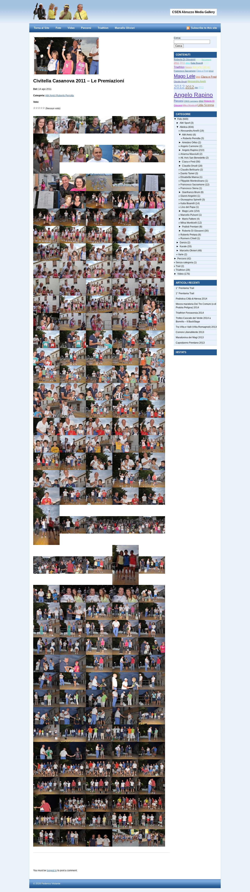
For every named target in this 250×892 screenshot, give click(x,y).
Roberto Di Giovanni (185, 59)
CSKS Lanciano (191, 101)
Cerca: (177, 38)
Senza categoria (184, 262)
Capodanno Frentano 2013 (190, 342)
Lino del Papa (187, 207)
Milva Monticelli (190, 105)
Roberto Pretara (188, 234)
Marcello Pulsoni (189, 215)
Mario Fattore (189, 218)
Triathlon (103, 27)
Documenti (206, 60)
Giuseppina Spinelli (190, 199)
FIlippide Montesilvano (192, 180)
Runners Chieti (188, 238)
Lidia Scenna (205, 105)
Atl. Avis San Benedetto (192, 157)
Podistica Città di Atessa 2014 (191, 298)
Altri (196, 88)
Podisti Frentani (190, 226)
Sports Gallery (68, 10)
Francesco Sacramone (185, 71)
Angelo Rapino (193, 95)
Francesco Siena (189, 188)
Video (71, 27)
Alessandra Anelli (196, 81)
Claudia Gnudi (180, 81)
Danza (183, 242)
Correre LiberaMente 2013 (190, 332)
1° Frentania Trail (185, 288)
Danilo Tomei (187, 173)
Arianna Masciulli (189, 154)
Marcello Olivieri (125, 27)
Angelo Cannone (189, 146)
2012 (206, 63)
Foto (58, 27)
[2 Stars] (37, 108)
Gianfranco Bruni (191, 192)
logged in (52, 870)
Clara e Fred (202, 71)
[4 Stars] (41, 108)
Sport (198, 60)
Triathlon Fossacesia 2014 (190, 312)
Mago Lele (184, 76)
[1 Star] (34, 108)
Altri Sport (185, 123)
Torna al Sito (41, 27)
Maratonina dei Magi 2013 (190, 337)
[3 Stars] (39, 108)
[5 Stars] (44, 108)
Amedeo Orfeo (189, 142)
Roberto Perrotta (65, 95)
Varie (181, 254)
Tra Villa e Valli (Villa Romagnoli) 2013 (196, 327)
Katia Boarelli (197, 63)
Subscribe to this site (204, 27)
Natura (188, 67)
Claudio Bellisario (189, 169)
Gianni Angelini (188, 196)
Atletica (184, 127)
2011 (176, 63)
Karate (183, 246)
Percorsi (86, 27)
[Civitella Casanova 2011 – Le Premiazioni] (66, 73)
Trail (178, 266)
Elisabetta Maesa (189, 177)
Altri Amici (50, 95)
